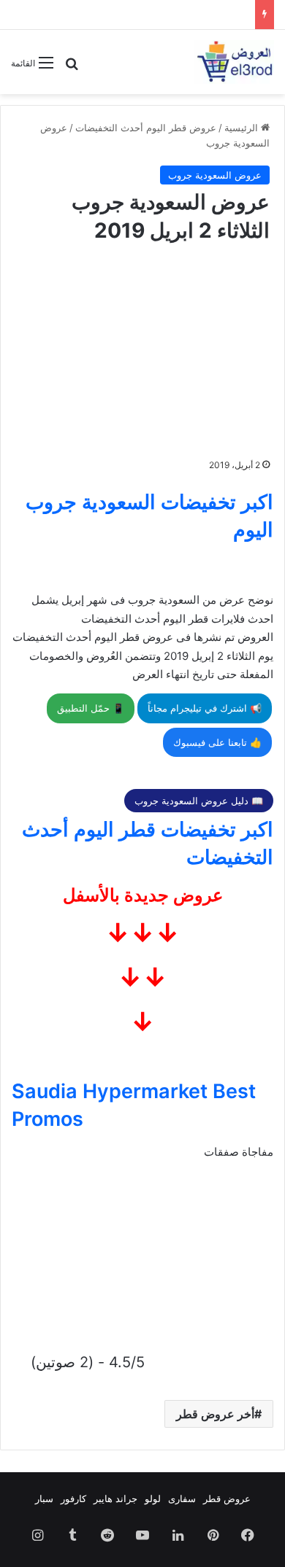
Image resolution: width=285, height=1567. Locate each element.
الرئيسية (242, 127)
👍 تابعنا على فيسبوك (217, 742)
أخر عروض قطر (215, 1414)
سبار (44, 1498)
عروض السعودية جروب (215, 175)
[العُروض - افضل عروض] (234, 62)
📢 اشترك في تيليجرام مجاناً (205, 708)
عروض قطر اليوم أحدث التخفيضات (145, 127)
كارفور (73, 1498)
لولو (153, 1498)
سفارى (182, 1498)
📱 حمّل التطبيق (90, 708)
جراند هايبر (115, 1498)
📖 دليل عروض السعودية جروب (198, 800)
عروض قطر (227, 1498)
